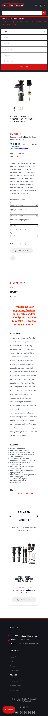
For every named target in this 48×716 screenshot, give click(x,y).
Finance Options (15, 670)
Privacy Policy (14, 681)
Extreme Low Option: (17, 199)
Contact (12, 666)
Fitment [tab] (13, 292)
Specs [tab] (13, 288)
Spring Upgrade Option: (18, 209)
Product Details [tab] (17, 283)
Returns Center (15, 690)
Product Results (17, 19)
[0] (41, 5)
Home (4, 19)
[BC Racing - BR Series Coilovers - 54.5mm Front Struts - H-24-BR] (15, 109)
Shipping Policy (15, 686)
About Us (13, 657)
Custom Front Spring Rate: (19, 220)
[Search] (44, 13)
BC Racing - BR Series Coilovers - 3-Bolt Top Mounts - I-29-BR (24, 579)
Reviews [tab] (14, 297)
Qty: (11, 244)
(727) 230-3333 (25, 640)
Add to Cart (23, 251)
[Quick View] (12, 551)
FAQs (12, 661)
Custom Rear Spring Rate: (19, 230)
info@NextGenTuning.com (29, 644)
